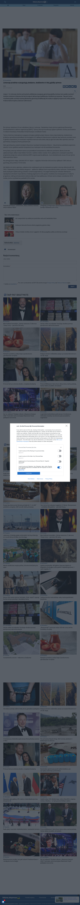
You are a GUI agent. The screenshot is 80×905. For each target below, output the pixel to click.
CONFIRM (29, 473)
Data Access (40, 478)
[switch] (59, 451)
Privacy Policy (48, 478)
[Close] (67, 426)
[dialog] (40, 452)
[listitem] (40, 447)
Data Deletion (31, 478)
